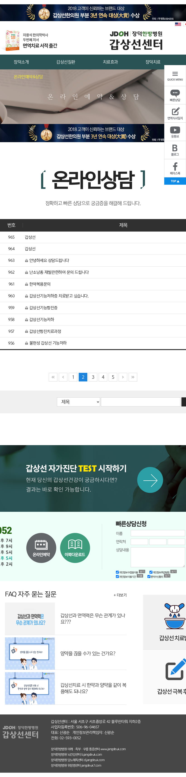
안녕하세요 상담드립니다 (48, 260)
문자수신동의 (156, 576)
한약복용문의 (39, 284)
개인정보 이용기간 (127, 576)
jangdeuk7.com (91, 765)
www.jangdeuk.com (113, 749)
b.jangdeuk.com (91, 754)
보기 (142, 571)
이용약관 (140, 576)
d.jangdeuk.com (94, 760)
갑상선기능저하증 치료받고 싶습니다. (58, 296)
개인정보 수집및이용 (128, 572)
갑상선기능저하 (41, 319)
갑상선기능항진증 (43, 307)
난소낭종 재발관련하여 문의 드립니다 (58, 272)
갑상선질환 (65, 62)
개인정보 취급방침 (160, 572)
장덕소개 (21, 62)
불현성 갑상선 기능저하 (47, 343)
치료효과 (110, 62)
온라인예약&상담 (28, 76)
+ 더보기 (120, 595)
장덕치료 (153, 62)
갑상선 (30, 237)
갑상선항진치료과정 (44, 331)
